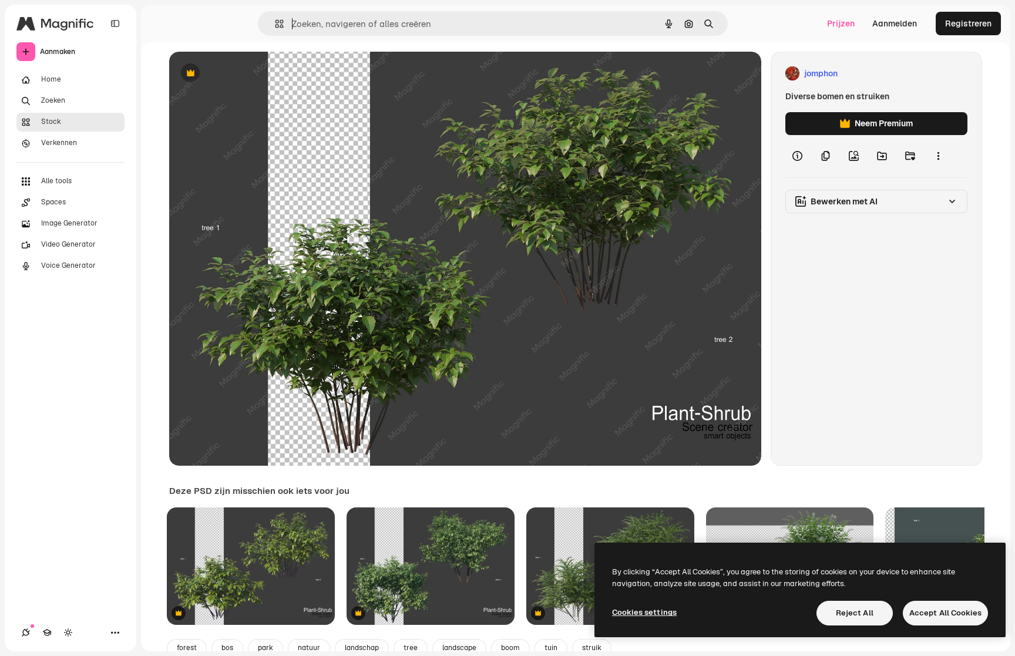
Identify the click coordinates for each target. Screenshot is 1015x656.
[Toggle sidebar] (115, 23)
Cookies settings (644, 612)
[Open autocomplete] (274, 23)
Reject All (854, 613)
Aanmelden (894, 23)
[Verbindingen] (25, 632)
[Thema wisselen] (68, 632)
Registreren (968, 23)
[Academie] (47, 632)
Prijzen (841, 23)
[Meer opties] (938, 156)
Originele (246, 73)
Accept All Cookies (945, 613)
